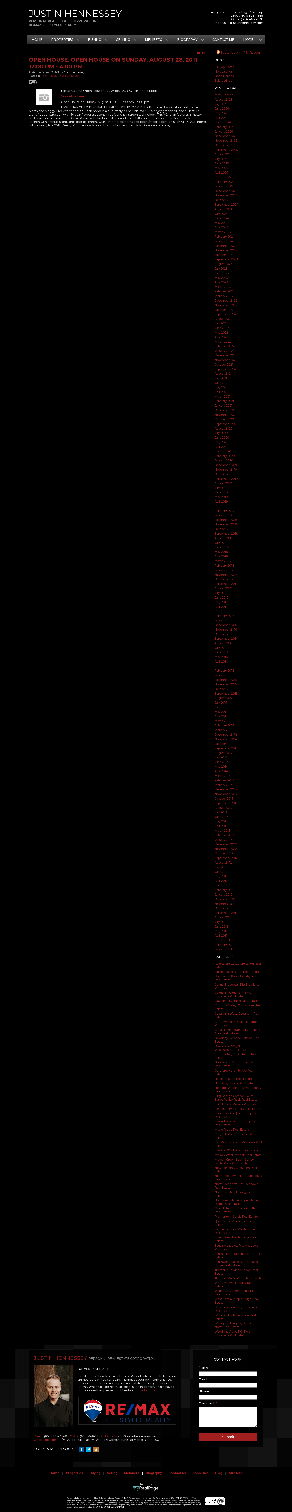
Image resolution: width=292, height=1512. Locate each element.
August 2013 (223, 808)
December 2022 (226, 300)
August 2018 (223, 538)
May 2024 (221, 223)
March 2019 (223, 506)
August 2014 (223, 753)
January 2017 (224, 620)
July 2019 (221, 488)
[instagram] (97, 1449)
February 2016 (224, 670)
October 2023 (224, 255)
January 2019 (224, 515)
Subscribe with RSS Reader (240, 52)
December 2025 (226, 136)
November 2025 (226, 140)
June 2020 (222, 437)
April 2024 (221, 227)
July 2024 (221, 214)
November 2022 (226, 305)
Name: (204, 1367)
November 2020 (226, 415)
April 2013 (221, 826)
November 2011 (225, 903)
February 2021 (224, 401)
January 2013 (223, 840)
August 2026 (223, 99)
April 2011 (221, 935)
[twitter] (89, 1449)
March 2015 (222, 721)
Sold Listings (223, 80)
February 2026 (224, 127)
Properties (74, 1473)
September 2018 (226, 533)
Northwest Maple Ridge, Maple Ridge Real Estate (236, 1202)
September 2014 (226, 748)
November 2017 (226, 575)
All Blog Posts (224, 67)
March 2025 (223, 177)
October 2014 (224, 744)
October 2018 (224, 529)
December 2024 (226, 191)
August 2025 (223, 154)
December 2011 (225, 899)
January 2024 (224, 241)
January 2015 (223, 730)
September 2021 (226, 369)
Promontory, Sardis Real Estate (236, 1216)
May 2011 (221, 931)
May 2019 (221, 497)
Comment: (207, 1403)
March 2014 (223, 776)
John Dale (201, 1473)
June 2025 (222, 163)
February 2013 (224, 835)
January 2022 (224, 351)
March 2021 (222, 396)
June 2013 (221, 817)
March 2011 (222, 940)
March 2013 (222, 830)
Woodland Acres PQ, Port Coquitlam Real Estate (232, 1333)
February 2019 (224, 511)
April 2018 (221, 556)
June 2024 (222, 218)
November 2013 (226, 794)
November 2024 (226, 195)
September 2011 (226, 913)
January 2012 (223, 894)
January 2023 (224, 296)
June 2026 (222, 108)
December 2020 (226, 410)
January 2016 (223, 675)
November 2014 (226, 739)
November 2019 (226, 469)
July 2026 (221, 104)
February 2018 (224, 565)
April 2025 (221, 172)
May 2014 (221, 766)
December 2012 (226, 844)
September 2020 (226, 424)
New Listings (224, 71)
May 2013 (221, 821)
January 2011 (223, 949)
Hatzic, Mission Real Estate (233, 1079)
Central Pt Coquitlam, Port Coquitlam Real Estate (233, 994)
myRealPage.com (146, 1488)
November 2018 (226, 524)
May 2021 (221, 387)
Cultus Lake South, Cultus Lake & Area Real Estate (237, 1031)
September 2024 (226, 204)
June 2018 (222, 547)
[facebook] (82, 1449)
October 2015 (224, 689)
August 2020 (224, 428)
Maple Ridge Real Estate (232, 1129)
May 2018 (221, 552)
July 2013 (221, 812)
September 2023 (226, 259)
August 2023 (223, 264)
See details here (72, 96)
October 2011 (224, 908)
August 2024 (223, 209)
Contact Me (223, 40)
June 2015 (221, 707)
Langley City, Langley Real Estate (238, 1109)
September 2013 (226, 803)
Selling (112, 1473)
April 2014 (221, 771)
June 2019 (222, 492)
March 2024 (223, 232)
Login (245, 12)
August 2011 (223, 917)
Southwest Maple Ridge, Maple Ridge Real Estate (236, 1263)
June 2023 (222, 273)
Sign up (257, 12)
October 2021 (224, 364)
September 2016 (226, 638)
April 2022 (221, 337)
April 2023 (221, 282)
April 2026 (221, 118)
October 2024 (224, 200)
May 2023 (221, 278)
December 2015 (226, 680)
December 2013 (226, 789)
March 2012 (222, 885)
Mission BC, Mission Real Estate (236, 1150)
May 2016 (221, 657)
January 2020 (224, 460)
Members (131, 1473)
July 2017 (221, 593)
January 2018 (224, 570)
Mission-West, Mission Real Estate (238, 1155)
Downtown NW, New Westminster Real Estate (232, 1048)
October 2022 (224, 309)
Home (37, 40)
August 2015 (223, 698)
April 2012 (221, 881)
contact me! (147, 1390)
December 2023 (226, 246)
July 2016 (221, 648)
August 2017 (223, 588)
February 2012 (224, 890)
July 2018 (221, 543)
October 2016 (224, 634)
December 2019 (226, 465)
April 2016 (221, 661)
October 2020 (224, 419)
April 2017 (221, 606)
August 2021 (223, 373)
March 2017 (223, 611)
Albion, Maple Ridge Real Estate (237, 972)
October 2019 (224, 474)
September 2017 (226, 584)
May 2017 (221, 602)
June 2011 (221, 926)
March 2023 (223, 287)
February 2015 (224, 725)
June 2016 (221, 652)
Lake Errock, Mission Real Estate (237, 1104)
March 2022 (223, 341)
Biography (154, 1473)
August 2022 (223, 319)
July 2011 (221, 922)
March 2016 (222, 666)
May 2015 (221, 712)
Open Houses (224, 76)
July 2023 (221, 268)
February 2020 (225, 456)
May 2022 (221, 332)
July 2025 (221, 159)
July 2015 (221, 702)
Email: (203, 1379)
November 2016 (226, 629)
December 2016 (226, 625)
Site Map (236, 1473)
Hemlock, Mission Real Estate (235, 1083)
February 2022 (224, 346)
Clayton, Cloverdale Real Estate (236, 1001)
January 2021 (223, 405)
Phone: (204, 1391)
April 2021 (221, 392)
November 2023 (226, 250)
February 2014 (224, 780)
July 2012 (221, 867)
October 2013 (224, 798)
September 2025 (226, 150)
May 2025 (221, 168)
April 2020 (221, 447)
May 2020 (221, 442)
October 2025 (224, 145)
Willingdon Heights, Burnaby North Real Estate (234, 1325)
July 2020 (221, 433)
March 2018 (223, 561)
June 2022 (222, 328)
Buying (95, 1473)
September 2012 (226, 858)
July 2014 (221, 757)
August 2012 (223, 862)
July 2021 (221, 378)
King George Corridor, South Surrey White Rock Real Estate (236, 1097)
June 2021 (221, 383)
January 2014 (224, 785)
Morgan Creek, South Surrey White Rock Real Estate (234, 1161)
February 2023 (224, 291)
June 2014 (222, 762)
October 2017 (224, 579)
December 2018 (226, 520)
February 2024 (225, 236)
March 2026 (223, 122)
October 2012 (224, 853)
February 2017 (224, 616)
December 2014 (226, 734)
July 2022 (221, 323)
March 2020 (223, 451)
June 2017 (222, 597)
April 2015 (221, 716)
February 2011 (224, 945)
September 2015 (226, 693)
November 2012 (226, 849)
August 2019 (223, 483)
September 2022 (226, 314)
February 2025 (224, 182)
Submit (228, 1437)
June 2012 (221, 872)
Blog (218, 1473)
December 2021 (226, 355)
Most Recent (224, 95)
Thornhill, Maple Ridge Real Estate (238, 1278)
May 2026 (221, 113)
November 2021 (226, 360)
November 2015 (226, 684)
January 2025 (224, 186)
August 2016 (223, 643)
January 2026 (224, 131)
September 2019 (226, 479)
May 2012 (221, 876)
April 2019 (221, 501)
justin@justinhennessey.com (242, 23)
